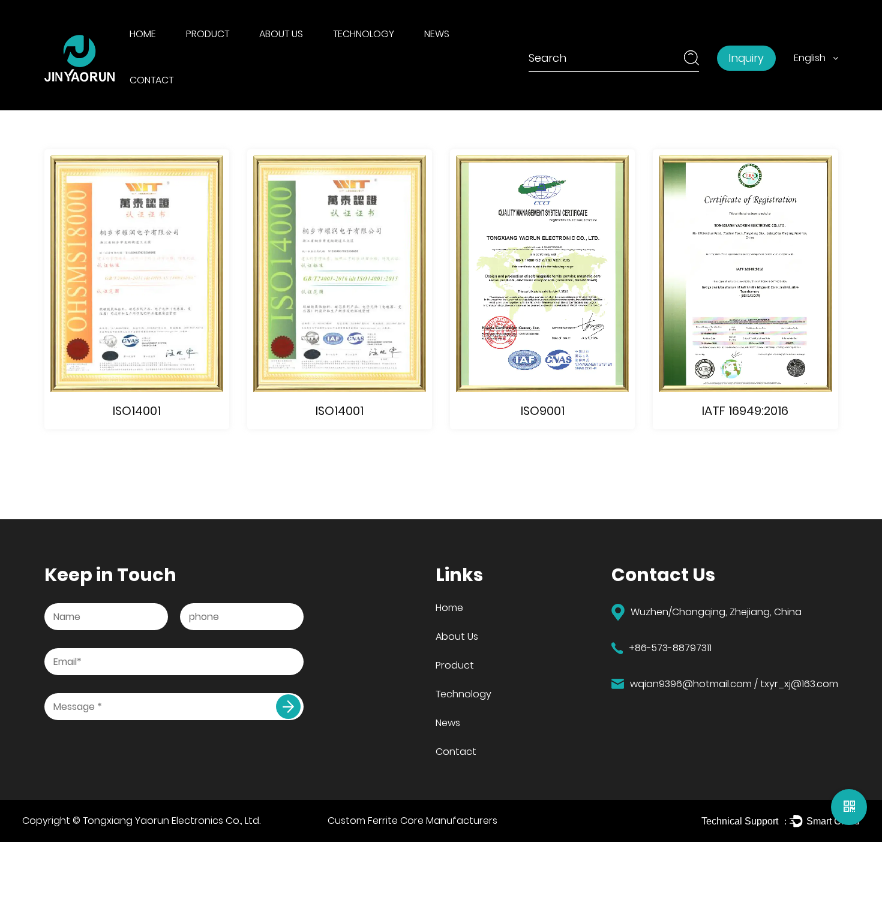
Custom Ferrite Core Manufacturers (412, 820)
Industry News (459, 55)
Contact (151, 80)
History (278, 55)
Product (207, 34)
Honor (277, 54)
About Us (281, 34)
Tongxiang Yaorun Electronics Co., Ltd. (171, 820)
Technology (363, 34)
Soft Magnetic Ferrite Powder (238, 55)
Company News (462, 54)
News (436, 34)
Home (143, 34)
